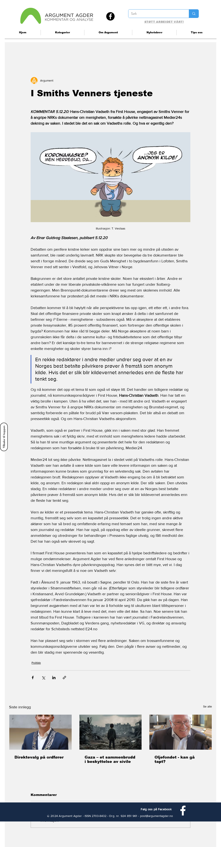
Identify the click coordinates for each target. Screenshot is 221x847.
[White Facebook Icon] (182, 810)
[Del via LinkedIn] (54, 677)
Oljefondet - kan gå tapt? (175, 759)
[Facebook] (110, 16)
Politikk (36, 662)
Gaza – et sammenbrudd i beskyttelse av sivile (110, 759)
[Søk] (194, 14)
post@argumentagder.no (156, 816)
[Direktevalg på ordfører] (40, 732)
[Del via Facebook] (33, 677)
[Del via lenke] (64, 677)
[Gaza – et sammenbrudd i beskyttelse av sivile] (110, 732)
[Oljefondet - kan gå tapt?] (180, 732)
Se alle (207, 706)
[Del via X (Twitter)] (43, 677)
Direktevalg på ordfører (39, 757)
